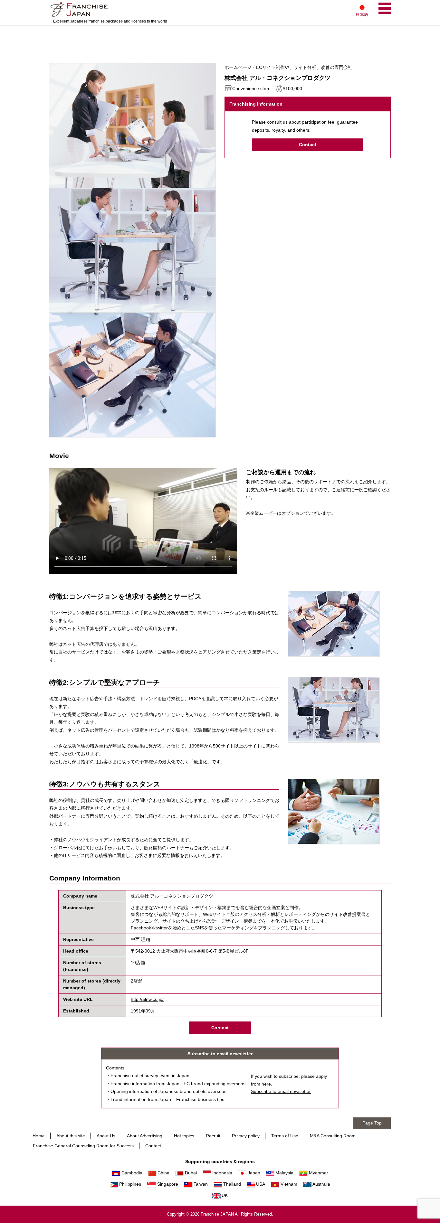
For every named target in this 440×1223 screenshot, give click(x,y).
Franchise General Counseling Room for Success (83, 1145)
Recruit (213, 1135)
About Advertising (144, 1135)
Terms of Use (284, 1135)
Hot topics (184, 1135)
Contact (307, 144)
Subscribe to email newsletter (281, 1091)
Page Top (372, 1122)
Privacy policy (246, 1135)
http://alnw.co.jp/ (147, 999)
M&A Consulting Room (333, 1135)
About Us (106, 1135)
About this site (70, 1135)
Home (39, 1135)
